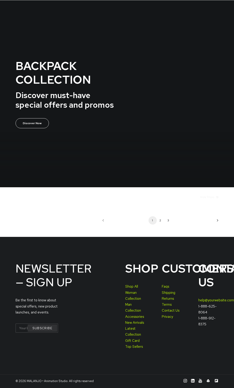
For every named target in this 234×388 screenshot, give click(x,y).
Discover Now (32, 123)
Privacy (167, 316)
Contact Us (170, 310)
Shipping (168, 292)
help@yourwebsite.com (216, 300)
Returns (168, 298)
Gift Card (132, 340)
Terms (167, 304)
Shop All (131, 286)
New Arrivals (134, 322)
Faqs (165, 286)
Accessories (134, 316)
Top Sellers (134, 346)
